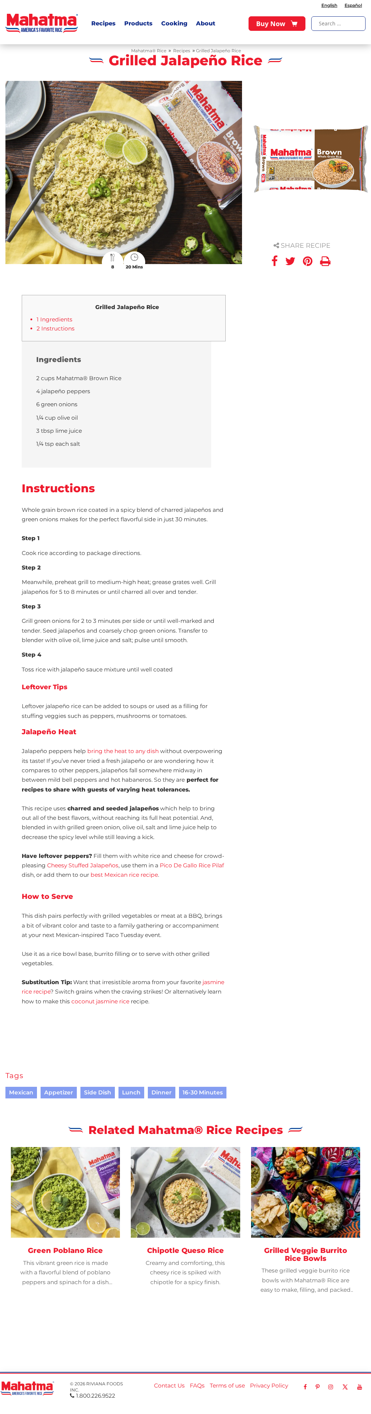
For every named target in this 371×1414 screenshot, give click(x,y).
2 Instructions (56, 328)
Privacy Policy (269, 1385)
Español (353, 5)
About (205, 23)
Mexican (21, 1092)
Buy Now (270, 23)
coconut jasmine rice (100, 1001)
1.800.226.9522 (95, 1395)
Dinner (161, 1092)
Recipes (103, 23)
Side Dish (97, 1092)
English (329, 5)
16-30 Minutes (203, 1092)
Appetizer (58, 1092)
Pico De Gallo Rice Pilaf (192, 865)
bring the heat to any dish (123, 751)
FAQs (197, 1385)
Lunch (131, 1092)
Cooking (174, 23)
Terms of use (227, 1385)
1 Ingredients (54, 319)
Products (138, 23)
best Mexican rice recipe (124, 874)
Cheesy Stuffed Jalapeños (82, 865)
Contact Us (169, 1385)
